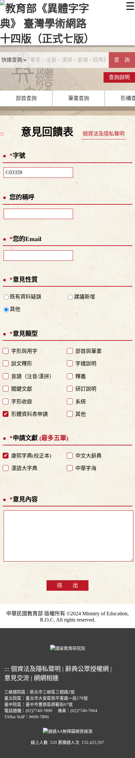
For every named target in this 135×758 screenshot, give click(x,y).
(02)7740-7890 (39, 710)
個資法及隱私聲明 (104, 133)
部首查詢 (26, 98)
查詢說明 (119, 77)
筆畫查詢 (78, 98)
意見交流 (16, 678)
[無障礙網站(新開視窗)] (67, 730)
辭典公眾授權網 (87, 669)
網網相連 (46, 678)
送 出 (67, 585)
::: (2, 133)
